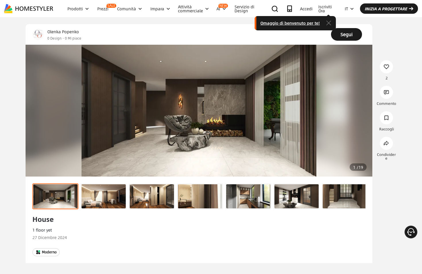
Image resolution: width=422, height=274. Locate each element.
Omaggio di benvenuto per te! (290, 23)
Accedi (306, 8)
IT (346, 8)
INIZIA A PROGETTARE (386, 8)
